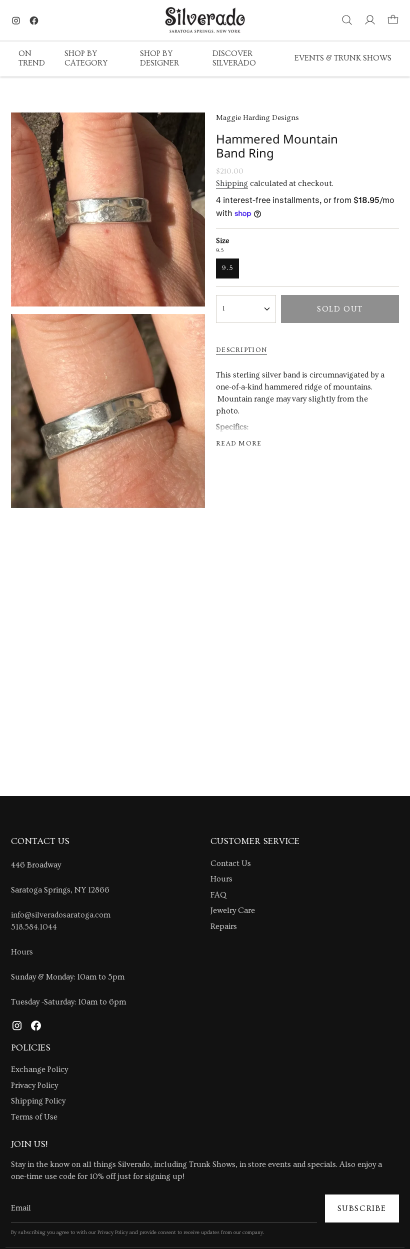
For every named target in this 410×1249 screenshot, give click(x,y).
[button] (34, 59)
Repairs (223, 926)
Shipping (232, 183)
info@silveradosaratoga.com (60, 915)
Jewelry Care (232, 910)
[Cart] (393, 20)
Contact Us (230, 863)
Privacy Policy (34, 1085)
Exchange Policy (39, 1069)
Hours (22, 952)
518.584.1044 (34, 927)
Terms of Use (34, 1117)
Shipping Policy (38, 1101)
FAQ (218, 895)
